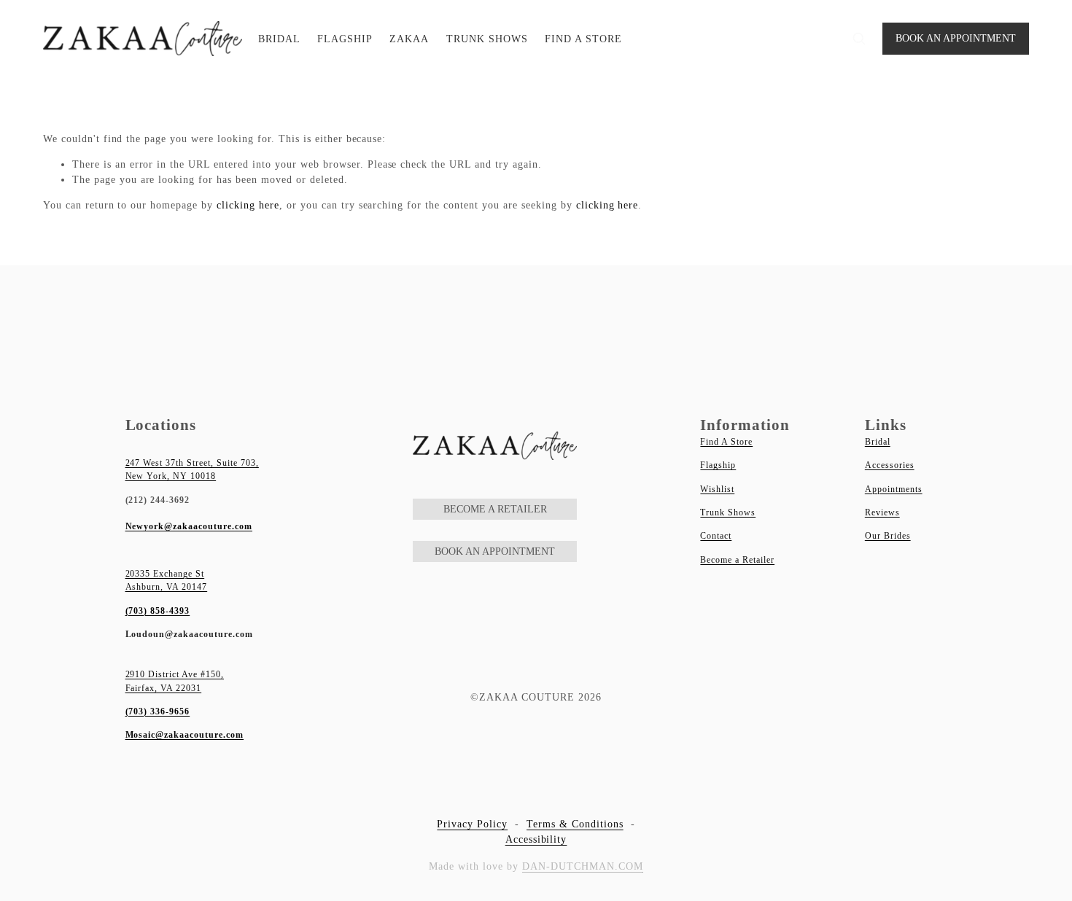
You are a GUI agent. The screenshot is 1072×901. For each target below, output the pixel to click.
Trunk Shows (728, 512)
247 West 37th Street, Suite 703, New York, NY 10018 (192, 469)
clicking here (248, 205)
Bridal (877, 442)
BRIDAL (279, 39)
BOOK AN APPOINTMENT (956, 38)
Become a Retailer (737, 560)
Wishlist (717, 489)
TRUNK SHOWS (487, 39)
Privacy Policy (472, 824)
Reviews (882, 512)
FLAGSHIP (345, 39)
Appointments (894, 489)
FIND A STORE (583, 39)
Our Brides (888, 536)
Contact (715, 536)
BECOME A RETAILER (495, 509)
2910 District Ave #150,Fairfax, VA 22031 (175, 681)
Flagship (718, 465)
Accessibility (536, 839)
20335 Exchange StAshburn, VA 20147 (166, 580)
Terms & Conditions (575, 824)
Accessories (889, 465)
